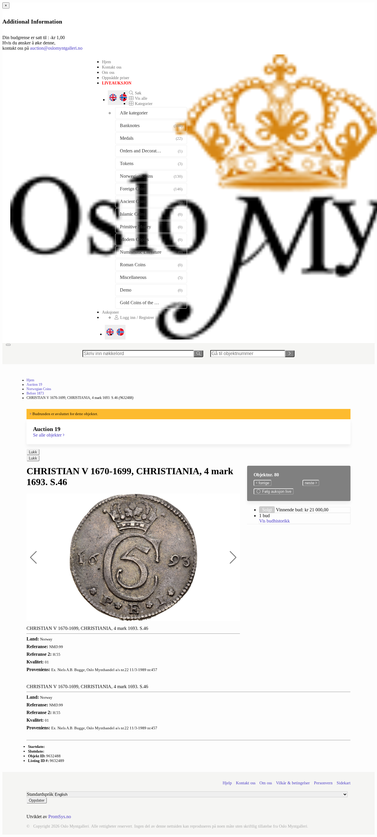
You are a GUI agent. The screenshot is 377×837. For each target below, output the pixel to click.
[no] (120, 332)
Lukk (33, 452)
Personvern (323, 783)
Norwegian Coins (39, 389)
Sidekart (343, 783)
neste (310, 483)
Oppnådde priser (115, 77)
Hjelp (227, 783)
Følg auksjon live (276, 491)
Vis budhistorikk (274, 520)
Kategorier (143, 103)
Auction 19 (34, 384)
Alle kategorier (134, 112)
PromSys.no (59, 816)
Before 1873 (35, 393)
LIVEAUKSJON (116, 83)
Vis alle (140, 98)
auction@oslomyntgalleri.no (56, 48)
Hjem (106, 61)
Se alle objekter (48, 434)
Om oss (108, 72)
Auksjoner (110, 312)
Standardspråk (40, 794)
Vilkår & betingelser (293, 783)
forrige (263, 483)
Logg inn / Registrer (136, 317)
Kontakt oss (111, 67)
